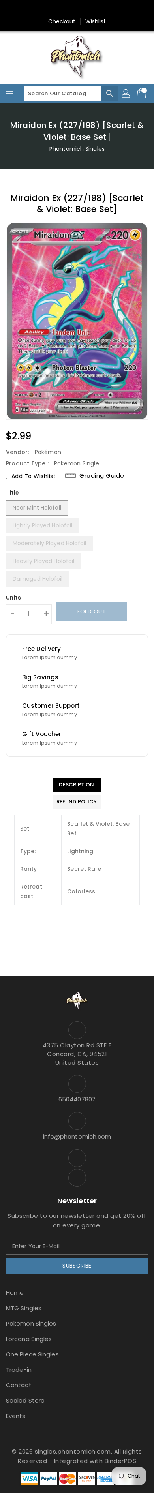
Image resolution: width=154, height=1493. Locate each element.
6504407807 (77, 1099)
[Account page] (126, 93)
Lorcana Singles (29, 1339)
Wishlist (95, 21)
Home (15, 1293)
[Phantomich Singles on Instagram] (69, 9)
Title (12, 493)
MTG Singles (23, 1308)
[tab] (77, 785)
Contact (19, 1385)
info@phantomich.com (77, 1136)
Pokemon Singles (31, 1323)
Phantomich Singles (77, 149)
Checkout (62, 21)
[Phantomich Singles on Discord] (84, 9)
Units (13, 597)
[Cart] (142, 93)
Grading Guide (101, 476)
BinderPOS (121, 1461)
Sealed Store (25, 1400)
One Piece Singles (32, 1354)
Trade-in (19, 1369)
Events (16, 1416)
